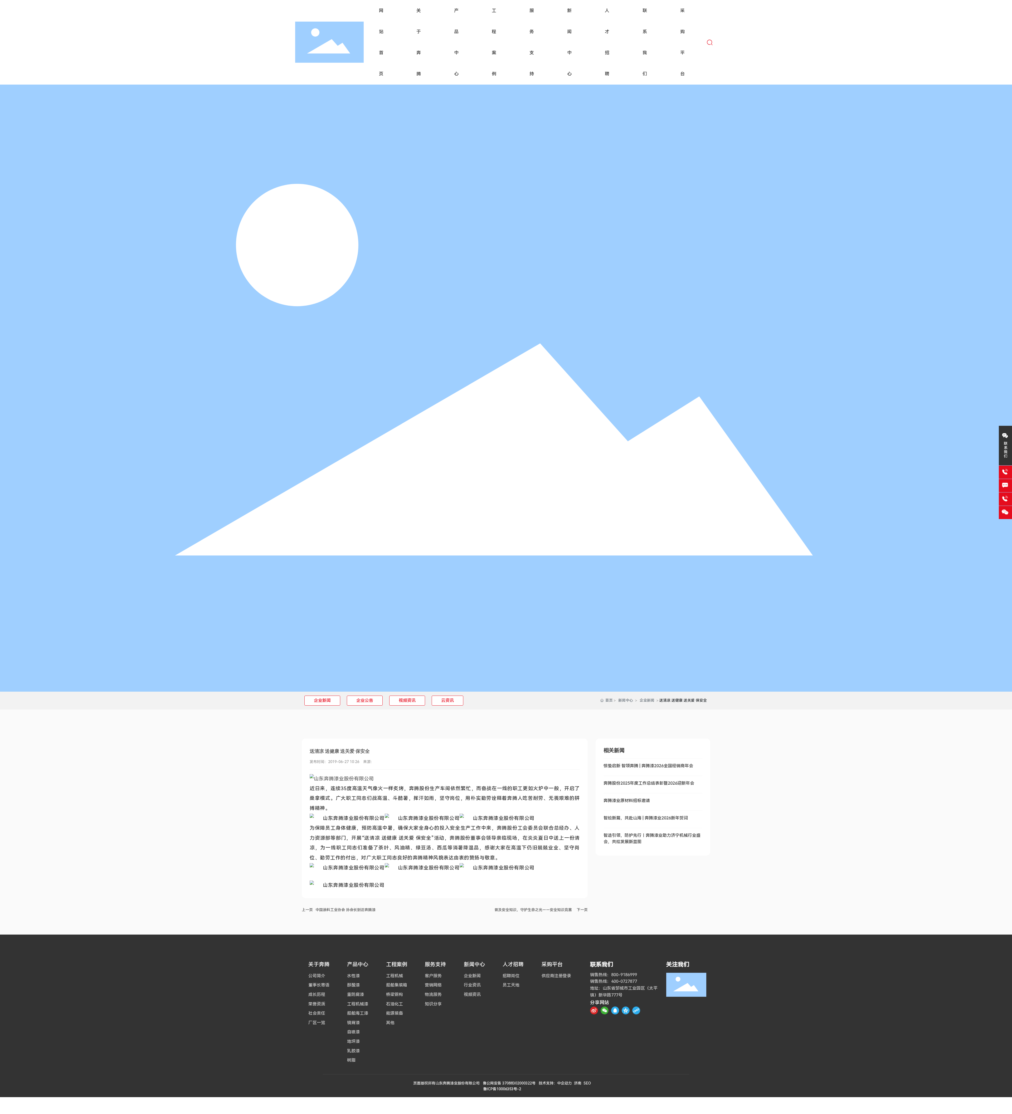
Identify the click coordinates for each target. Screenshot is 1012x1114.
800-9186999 (624, 974)
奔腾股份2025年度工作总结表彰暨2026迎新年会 (649, 783)
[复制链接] (636, 1010)
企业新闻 (322, 700)
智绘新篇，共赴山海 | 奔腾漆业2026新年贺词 (646, 817)
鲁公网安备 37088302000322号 (509, 1083)
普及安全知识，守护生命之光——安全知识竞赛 (533, 910)
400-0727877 (624, 981)
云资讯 (447, 700)
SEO (587, 1083)
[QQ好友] (615, 1010)
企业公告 (364, 700)
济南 (577, 1083)
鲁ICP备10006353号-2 (502, 1089)
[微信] (605, 1010)
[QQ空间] (626, 1010)
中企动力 (564, 1083)
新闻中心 (625, 700)
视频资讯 (407, 700)
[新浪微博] (594, 1010)
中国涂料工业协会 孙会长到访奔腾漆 (345, 910)
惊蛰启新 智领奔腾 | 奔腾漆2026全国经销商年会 (648, 765)
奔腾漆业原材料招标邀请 (627, 800)
